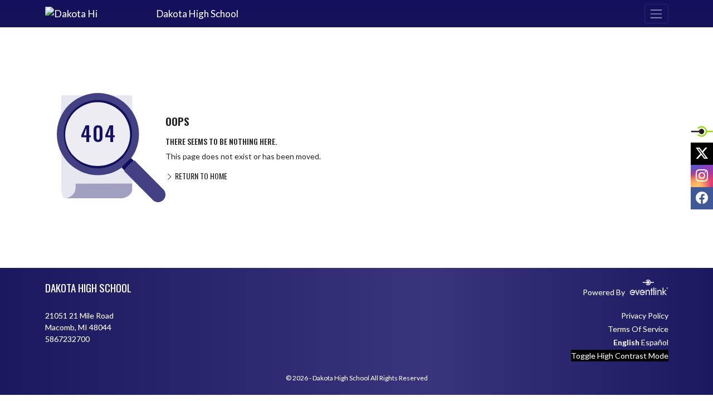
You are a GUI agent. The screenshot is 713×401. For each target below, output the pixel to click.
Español (654, 342)
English (626, 342)
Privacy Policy (644, 315)
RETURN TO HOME (200, 176)
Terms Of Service (638, 329)
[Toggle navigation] (656, 13)
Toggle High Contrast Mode (619, 355)
